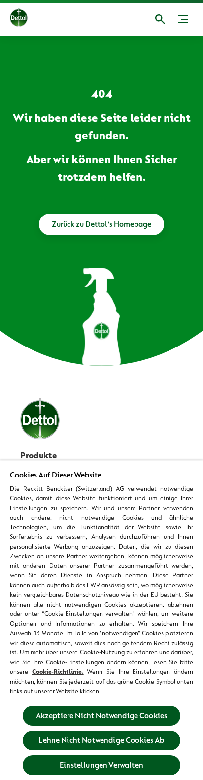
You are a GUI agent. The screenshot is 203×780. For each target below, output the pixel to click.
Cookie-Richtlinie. (58, 671)
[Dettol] (19, 19)
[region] (101, 620)
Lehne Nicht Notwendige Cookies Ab (101, 740)
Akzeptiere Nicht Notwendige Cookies (102, 715)
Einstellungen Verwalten (101, 765)
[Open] (160, 19)
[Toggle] (182, 19)
